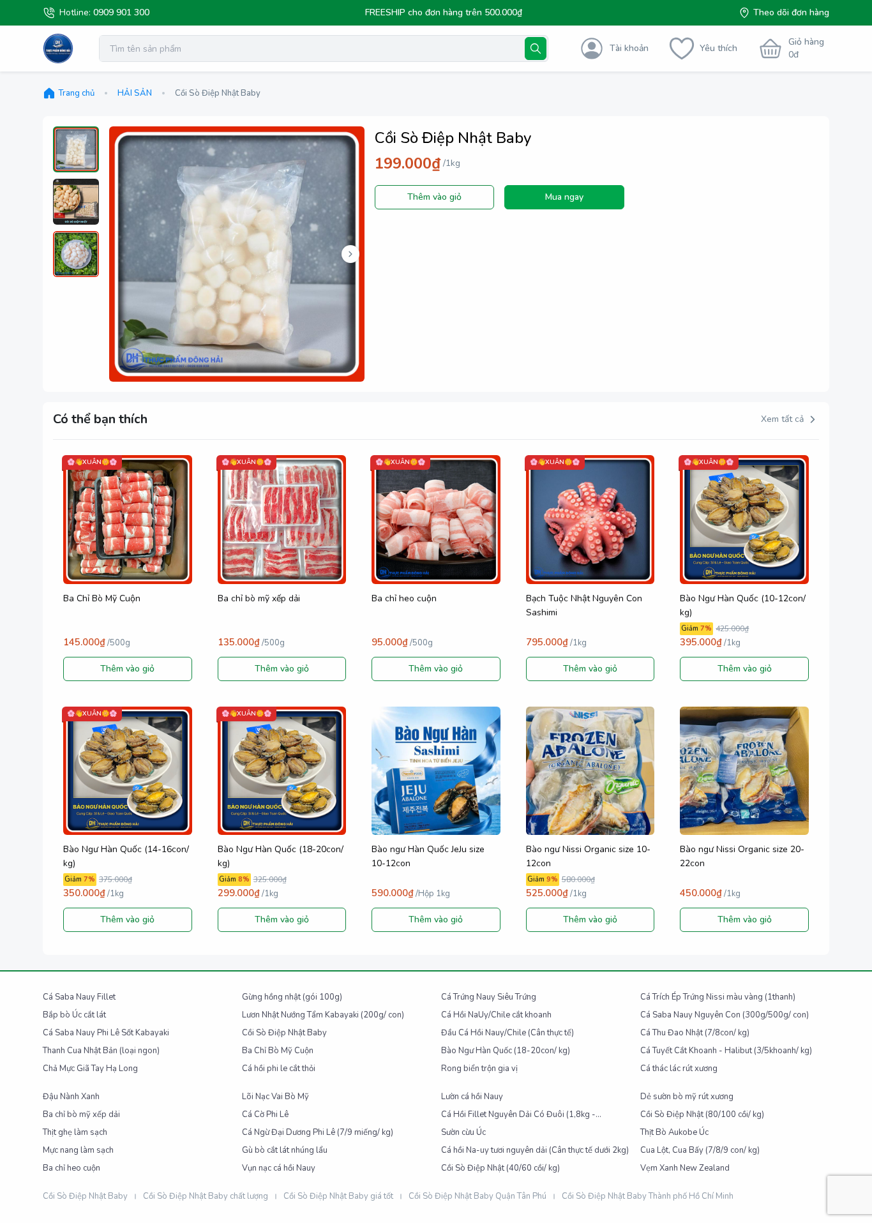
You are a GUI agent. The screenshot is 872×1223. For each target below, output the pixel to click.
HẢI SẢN (134, 93)
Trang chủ (76, 93)
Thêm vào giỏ (434, 197)
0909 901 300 (121, 12)
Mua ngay (564, 197)
